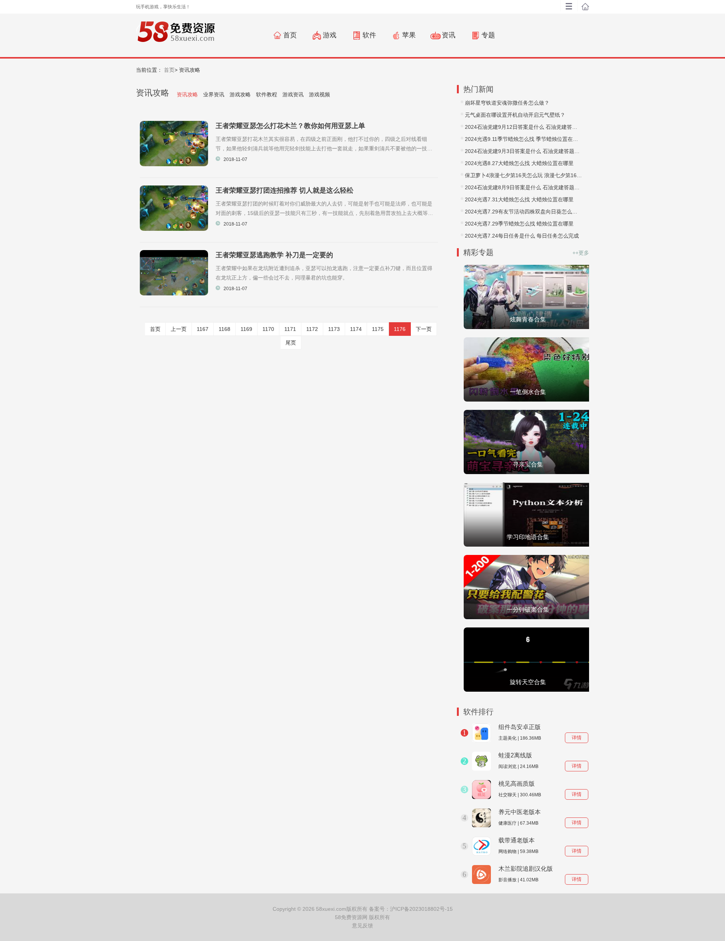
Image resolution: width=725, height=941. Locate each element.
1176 (400, 329)
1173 (334, 329)
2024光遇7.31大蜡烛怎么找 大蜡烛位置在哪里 (519, 199)
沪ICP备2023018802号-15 (421, 909)
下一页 (424, 329)
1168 (224, 329)
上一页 (179, 329)
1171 (290, 329)
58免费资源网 (351, 917)
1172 (312, 329)
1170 (268, 329)
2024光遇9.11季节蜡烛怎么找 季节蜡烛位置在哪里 (523, 139)
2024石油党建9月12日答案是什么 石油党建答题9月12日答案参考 (523, 127)
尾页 (290, 343)
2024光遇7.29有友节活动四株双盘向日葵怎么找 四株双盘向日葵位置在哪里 (523, 212)
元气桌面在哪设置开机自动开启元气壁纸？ (515, 115)
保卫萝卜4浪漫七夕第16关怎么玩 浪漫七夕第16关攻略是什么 (523, 175)
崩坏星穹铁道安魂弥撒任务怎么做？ (507, 103)
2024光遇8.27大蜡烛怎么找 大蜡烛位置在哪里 (519, 163)
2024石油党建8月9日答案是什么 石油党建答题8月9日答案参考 (523, 187)
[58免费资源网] (175, 34)
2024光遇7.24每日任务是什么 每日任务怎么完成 (522, 236)
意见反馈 (362, 925)
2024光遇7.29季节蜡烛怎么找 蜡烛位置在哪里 (519, 224)
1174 (356, 329)
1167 (202, 329)
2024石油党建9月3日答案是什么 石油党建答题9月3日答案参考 (523, 151)
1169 (246, 329)
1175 (378, 329)
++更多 (580, 253)
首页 (169, 70)
